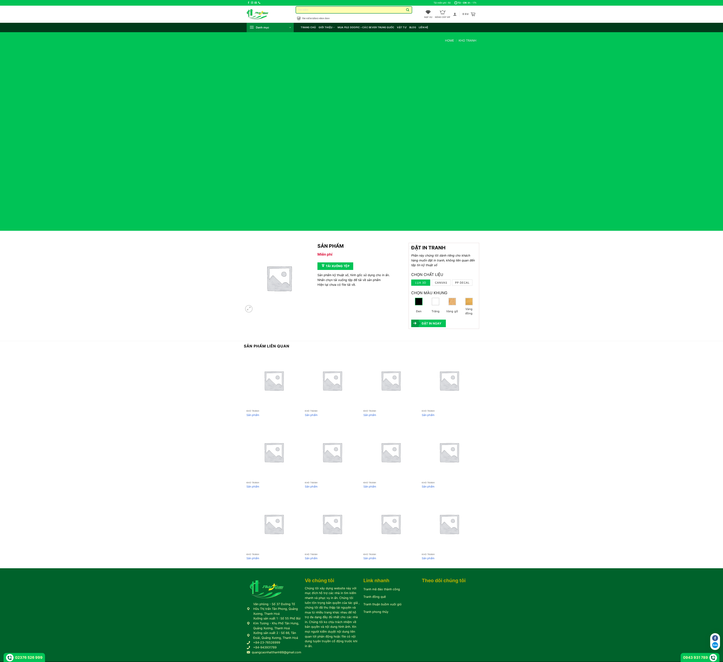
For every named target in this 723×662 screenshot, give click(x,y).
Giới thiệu (326, 27)
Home (449, 40)
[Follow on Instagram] (252, 3)
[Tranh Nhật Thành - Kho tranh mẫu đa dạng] (262, 14)
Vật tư (402, 27)
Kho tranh (467, 40)
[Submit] (408, 10)
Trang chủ (308, 27)
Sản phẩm (252, 415)
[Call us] (259, 3)
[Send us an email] (256, 3)
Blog (412, 27)
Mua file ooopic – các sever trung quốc (366, 27)
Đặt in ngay (431, 323)
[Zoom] (248, 308)
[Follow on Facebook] (248, 3)
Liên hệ (423, 27)
